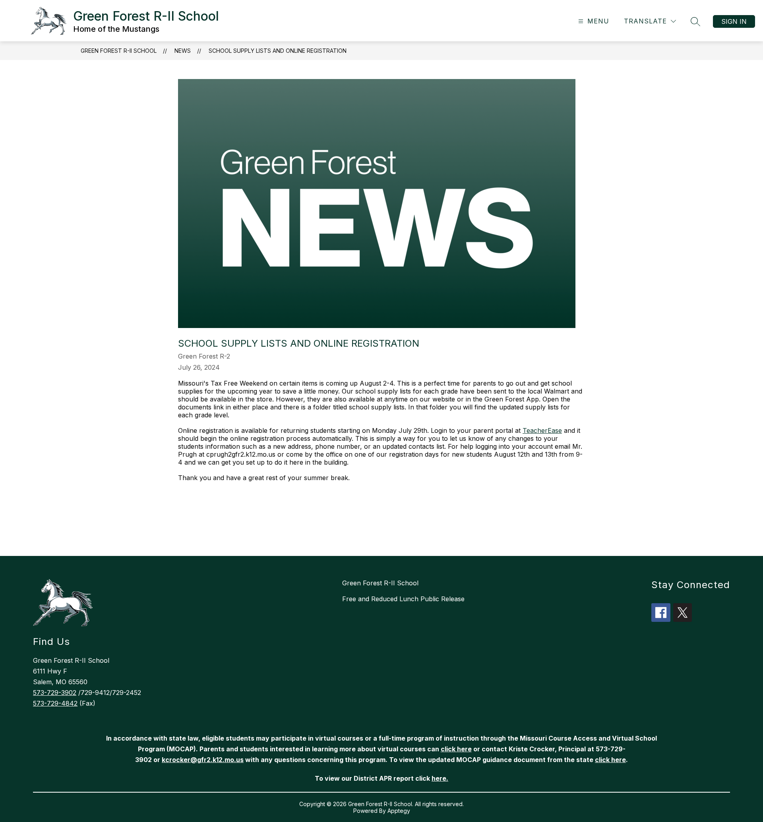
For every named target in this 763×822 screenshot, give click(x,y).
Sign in (734, 21)
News (182, 50)
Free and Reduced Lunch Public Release (403, 599)
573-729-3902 (54, 693)
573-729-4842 (55, 703)
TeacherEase (542, 430)
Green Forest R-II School (119, 50)
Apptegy (398, 810)
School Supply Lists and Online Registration (278, 50)
